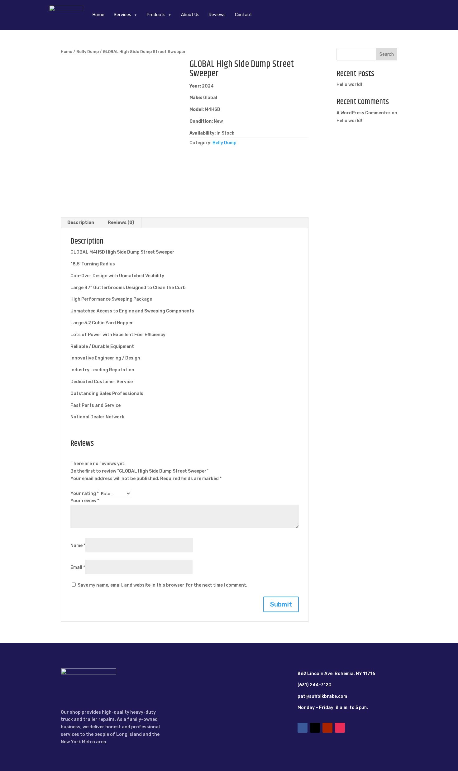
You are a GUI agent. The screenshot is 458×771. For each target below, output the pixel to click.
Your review (84, 500)
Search (386, 54)
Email (77, 567)
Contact (243, 14)
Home (98, 14)
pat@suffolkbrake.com (322, 696)
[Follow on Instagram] (340, 728)
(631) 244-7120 (315, 685)
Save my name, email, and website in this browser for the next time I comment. (162, 585)
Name (77, 545)
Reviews (217, 14)
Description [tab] (80, 222)
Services (122, 14)
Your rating (84, 493)
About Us (190, 14)
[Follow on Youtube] (327, 728)
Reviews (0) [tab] (121, 222)
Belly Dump (87, 51)
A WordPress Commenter (363, 113)
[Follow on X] (315, 728)
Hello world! (349, 84)
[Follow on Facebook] (303, 728)
